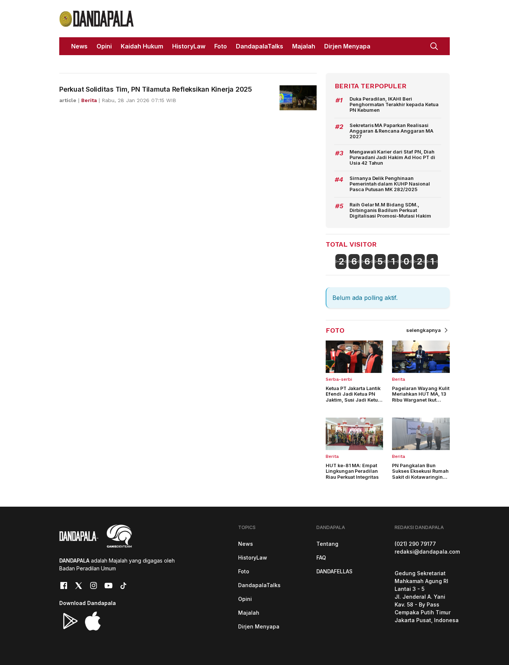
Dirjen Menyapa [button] (347, 46)
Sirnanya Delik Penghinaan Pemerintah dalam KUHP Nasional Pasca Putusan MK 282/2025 (390, 184)
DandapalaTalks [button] (259, 46)
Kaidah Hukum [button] (142, 46)
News (245, 544)
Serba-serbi (339, 379)
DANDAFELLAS (334, 571)
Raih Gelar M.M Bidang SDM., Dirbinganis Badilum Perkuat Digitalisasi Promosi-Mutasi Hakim (390, 210)
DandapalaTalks (259, 585)
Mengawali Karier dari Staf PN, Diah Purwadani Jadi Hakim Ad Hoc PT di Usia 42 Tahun (392, 157)
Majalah (248, 612)
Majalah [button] (303, 46)
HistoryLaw (252, 557)
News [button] (79, 46)
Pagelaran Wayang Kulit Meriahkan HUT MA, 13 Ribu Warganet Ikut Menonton (420, 397)
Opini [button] (104, 46)
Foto (243, 571)
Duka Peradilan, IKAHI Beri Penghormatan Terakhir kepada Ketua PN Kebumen (394, 104)
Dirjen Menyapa (258, 626)
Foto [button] (220, 46)
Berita (398, 379)
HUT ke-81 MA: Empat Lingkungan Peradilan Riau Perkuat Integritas (352, 471)
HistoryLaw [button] (188, 46)
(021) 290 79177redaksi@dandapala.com (427, 548)
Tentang (327, 544)
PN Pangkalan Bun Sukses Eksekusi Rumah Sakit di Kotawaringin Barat (420, 474)
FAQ (321, 557)
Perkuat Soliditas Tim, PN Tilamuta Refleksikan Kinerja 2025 (155, 89)
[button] (434, 45)
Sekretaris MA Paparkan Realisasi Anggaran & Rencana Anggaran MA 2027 (392, 131)
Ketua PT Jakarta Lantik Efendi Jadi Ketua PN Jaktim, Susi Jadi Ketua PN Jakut (353, 397)
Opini (245, 599)
